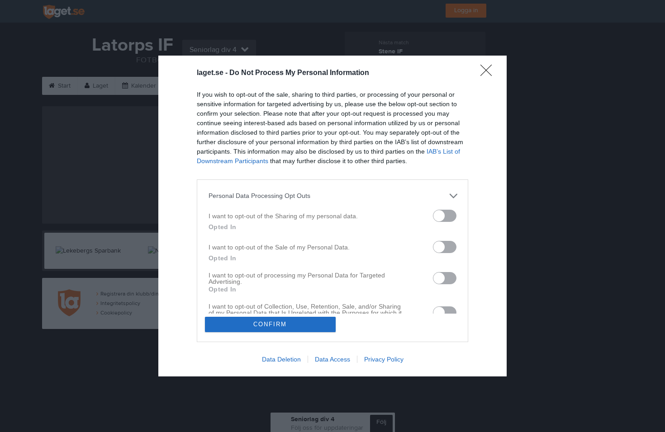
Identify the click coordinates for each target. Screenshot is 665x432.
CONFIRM (270, 324)
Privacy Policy (384, 359)
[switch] (444, 216)
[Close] (489, 73)
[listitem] (332, 196)
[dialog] (332, 216)
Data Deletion (281, 359)
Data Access (332, 359)
